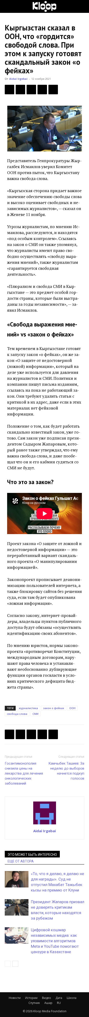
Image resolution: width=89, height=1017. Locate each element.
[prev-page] (8, 964)
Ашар (48, 1003)
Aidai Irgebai (18, 78)
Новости (15, 998)
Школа (71, 998)
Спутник (34, 1003)
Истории (31, 998)
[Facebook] (9, 89)
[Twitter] (20, 89)
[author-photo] (44, 824)
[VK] (31, 89)
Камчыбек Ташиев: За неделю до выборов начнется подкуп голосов (66, 771)
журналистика (28, 708)
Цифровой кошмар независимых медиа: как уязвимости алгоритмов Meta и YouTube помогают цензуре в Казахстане (55, 940)
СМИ (35, 714)
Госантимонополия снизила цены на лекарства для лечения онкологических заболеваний (24, 773)
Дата (59, 998)
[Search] (82, 6)
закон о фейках (53, 708)
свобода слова (17, 714)
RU (59, 1003)
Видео (46, 998)
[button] (8, 6)
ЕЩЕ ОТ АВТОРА (21, 861)
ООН (72, 708)
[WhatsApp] (53, 89)
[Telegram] (42, 89)
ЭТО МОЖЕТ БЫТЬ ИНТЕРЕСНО (32, 855)
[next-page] (15, 964)
